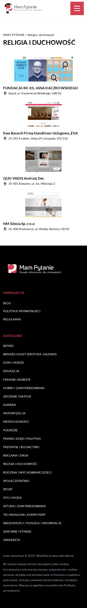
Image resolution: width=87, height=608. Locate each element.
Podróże (10, 430)
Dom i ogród (13, 362)
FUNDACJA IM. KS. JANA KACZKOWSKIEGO (40, 88)
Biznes (8, 345)
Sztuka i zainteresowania (24, 506)
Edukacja (11, 371)
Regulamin (12, 319)
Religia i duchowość (20, 464)
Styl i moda (12, 497)
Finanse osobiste (17, 379)
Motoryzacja (14, 413)
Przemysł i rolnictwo (21, 447)
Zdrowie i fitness (17, 531)
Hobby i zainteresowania (24, 388)
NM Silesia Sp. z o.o (19, 223)
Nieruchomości (16, 421)
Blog (7, 303)
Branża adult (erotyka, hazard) (30, 354)
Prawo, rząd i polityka (22, 438)
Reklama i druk (16, 455)
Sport (8, 489)
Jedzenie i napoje (17, 396)
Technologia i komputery (24, 514)
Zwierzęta (11, 540)
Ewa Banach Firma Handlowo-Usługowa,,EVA (40, 133)
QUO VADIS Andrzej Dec (23, 178)
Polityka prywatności (21, 311)
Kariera (9, 405)
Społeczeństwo (16, 481)
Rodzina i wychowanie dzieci (27, 472)
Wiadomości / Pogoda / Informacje (32, 523)
